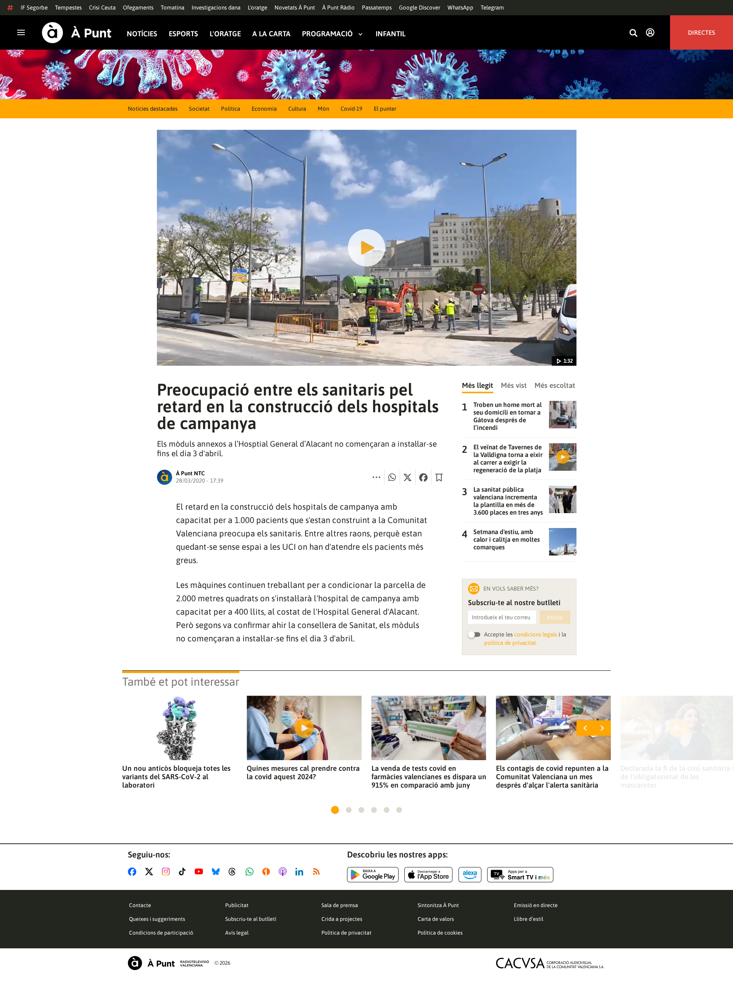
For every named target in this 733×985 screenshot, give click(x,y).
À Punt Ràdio (338, 7)
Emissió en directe (536, 905)
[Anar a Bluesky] (217, 871)
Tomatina (172, 7)
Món (323, 108)
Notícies (142, 34)
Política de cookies (440, 933)
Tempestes (68, 7)
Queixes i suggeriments (157, 919)
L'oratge (257, 7)
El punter (385, 108)
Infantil (390, 34)
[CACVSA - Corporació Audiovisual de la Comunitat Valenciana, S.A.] (550, 963)
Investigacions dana (216, 7)
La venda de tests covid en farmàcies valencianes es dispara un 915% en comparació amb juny (428, 776)
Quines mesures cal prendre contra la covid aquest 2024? (303, 772)
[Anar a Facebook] (133, 871)
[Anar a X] (150, 871)
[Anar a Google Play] (373, 874)
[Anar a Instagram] (167, 871)
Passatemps (377, 7)
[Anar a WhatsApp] (251, 871)
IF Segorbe (34, 7)
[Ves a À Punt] (76, 32)
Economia (264, 108)
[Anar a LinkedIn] (300, 871)
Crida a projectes (341, 919)
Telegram (492, 7)
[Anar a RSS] (318, 871)
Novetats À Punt (294, 7)
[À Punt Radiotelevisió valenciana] (168, 963)
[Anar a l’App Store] (428, 874)
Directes (701, 32)
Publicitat (237, 905)
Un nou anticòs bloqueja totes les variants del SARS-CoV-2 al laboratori (176, 776)
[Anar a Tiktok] (184, 871)
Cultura (297, 108)
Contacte (140, 905)
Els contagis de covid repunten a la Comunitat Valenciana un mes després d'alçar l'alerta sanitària (552, 776)
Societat (199, 108)
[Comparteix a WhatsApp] (392, 477)
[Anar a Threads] (234, 871)
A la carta (271, 34)
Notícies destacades (153, 108)
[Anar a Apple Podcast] (284, 871)
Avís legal (237, 933)
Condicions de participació (161, 933)
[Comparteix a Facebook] (423, 477)
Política (230, 108)
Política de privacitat (346, 933)
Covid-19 (351, 108)
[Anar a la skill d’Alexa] (470, 874)
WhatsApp (460, 7)
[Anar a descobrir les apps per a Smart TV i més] (520, 874)
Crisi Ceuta (102, 7)
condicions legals (535, 634)
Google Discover (419, 7)
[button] (335, 810)
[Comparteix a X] (407, 477)
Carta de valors (436, 919)
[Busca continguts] (633, 33)
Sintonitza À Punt (438, 905)
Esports (183, 34)
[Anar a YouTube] (200, 871)
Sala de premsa (339, 905)
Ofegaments (138, 7)
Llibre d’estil (528, 919)
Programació (327, 34)
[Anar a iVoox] (267, 871)
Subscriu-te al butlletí (250, 919)
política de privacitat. (510, 642)
